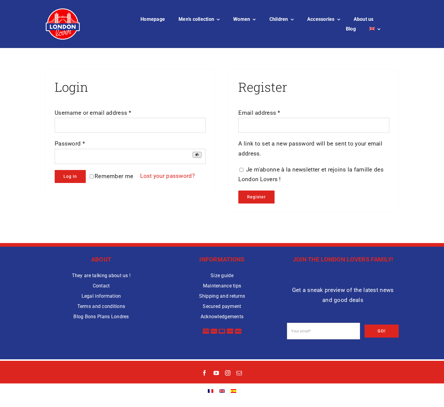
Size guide (222, 275)
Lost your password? (167, 175)
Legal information (101, 296)
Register (256, 196)
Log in (70, 176)
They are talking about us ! (101, 275)
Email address (259, 112)
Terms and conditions (101, 306)
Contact (101, 286)
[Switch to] (374, 29)
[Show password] (197, 155)
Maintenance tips (222, 286)
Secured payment (222, 306)
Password (70, 143)
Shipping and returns (222, 296)
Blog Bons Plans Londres (101, 316)
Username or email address (93, 112)
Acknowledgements (222, 316)
